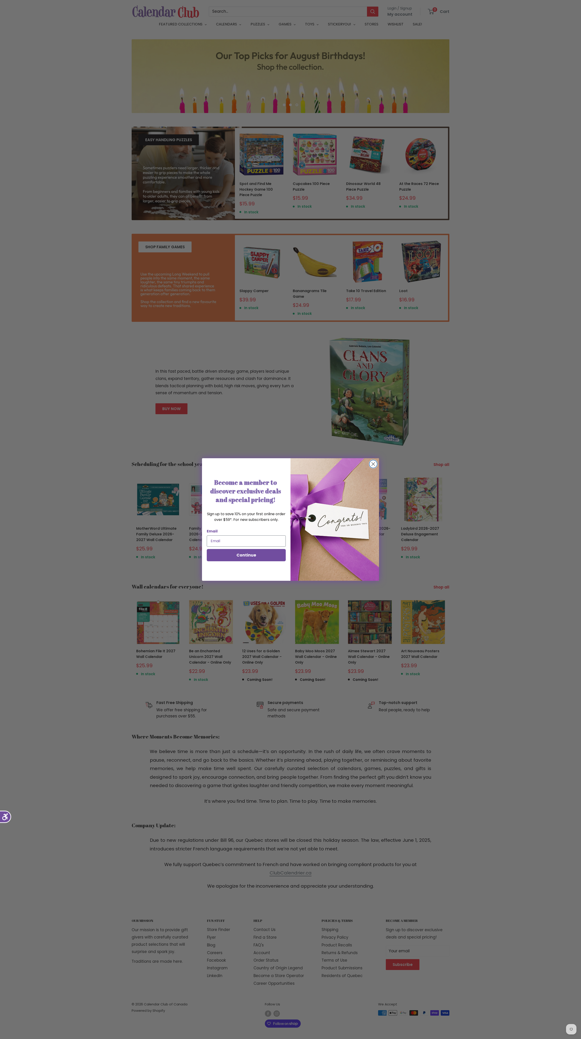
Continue (246, 555)
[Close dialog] (373, 464)
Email (212, 531)
